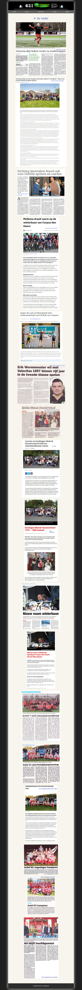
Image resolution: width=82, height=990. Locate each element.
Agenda (67, 11)
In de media (40, 11)
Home (14, 11)
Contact (54, 11)
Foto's (26, 11)
